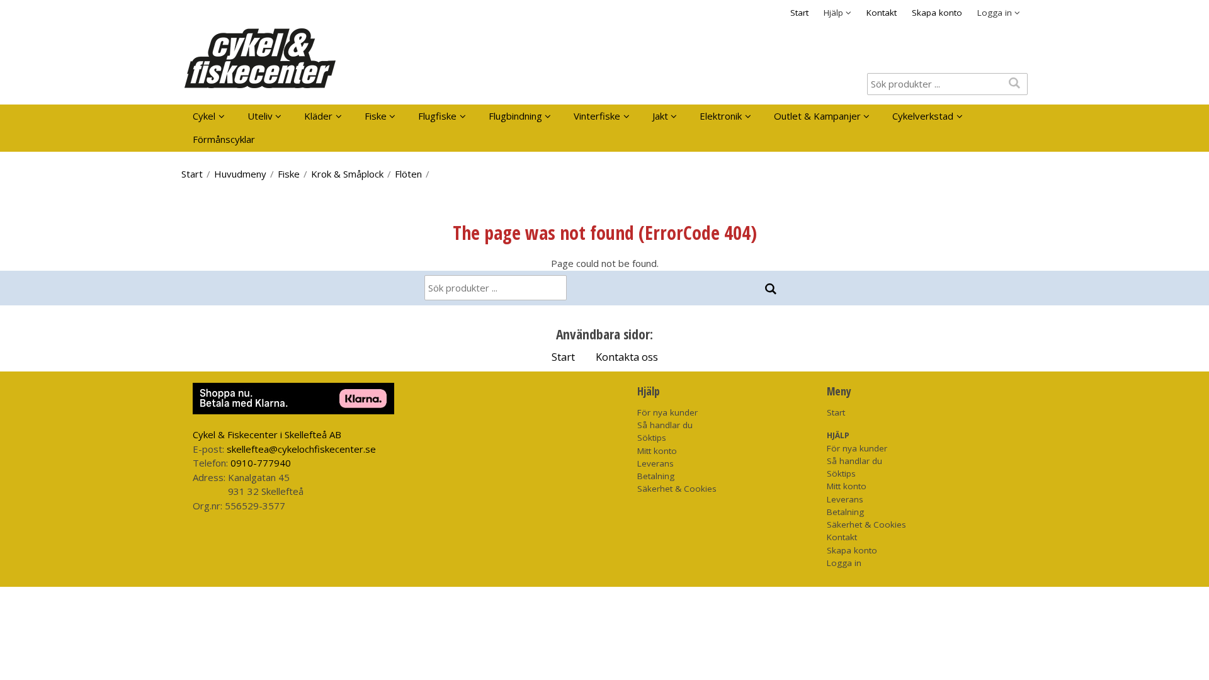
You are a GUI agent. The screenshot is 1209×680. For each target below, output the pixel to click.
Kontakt (881, 12)
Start (799, 12)
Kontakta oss (627, 356)
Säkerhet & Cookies (677, 488)
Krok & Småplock (347, 173)
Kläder (318, 116)
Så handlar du (665, 425)
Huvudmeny (240, 173)
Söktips (651, 437)
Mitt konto (657, 450)
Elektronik (721, 116)
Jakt (660, 116)
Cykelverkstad (922, 116)
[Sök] (770, 289)
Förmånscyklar (224, 139)
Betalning (655, 476)
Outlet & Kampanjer (817, 116)
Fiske (376, 116)
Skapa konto (937, 12)
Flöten (408, 173)
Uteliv (260, 116)
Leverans (655, 463)
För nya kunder (667, 412)
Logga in (844, 563)
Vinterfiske (597, 116)
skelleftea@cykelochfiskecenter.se (301, 449)
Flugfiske (437, 116)
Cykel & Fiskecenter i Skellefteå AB (267, 434)
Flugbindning (515, 116)
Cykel (204, 116)
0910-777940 (260, 462)
